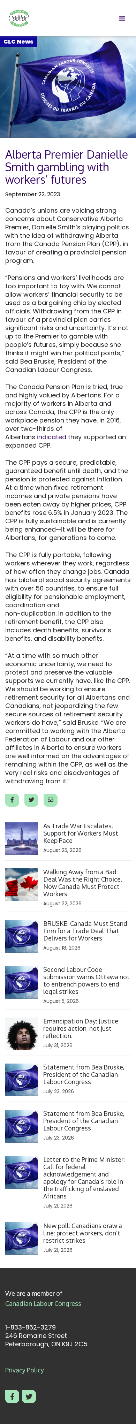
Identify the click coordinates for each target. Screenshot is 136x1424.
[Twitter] (29, 1396)
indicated (51, 437)
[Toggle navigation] (122, 18)
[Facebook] (12, 1396)
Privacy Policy (24, 1370)
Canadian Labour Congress (43, 1303)
